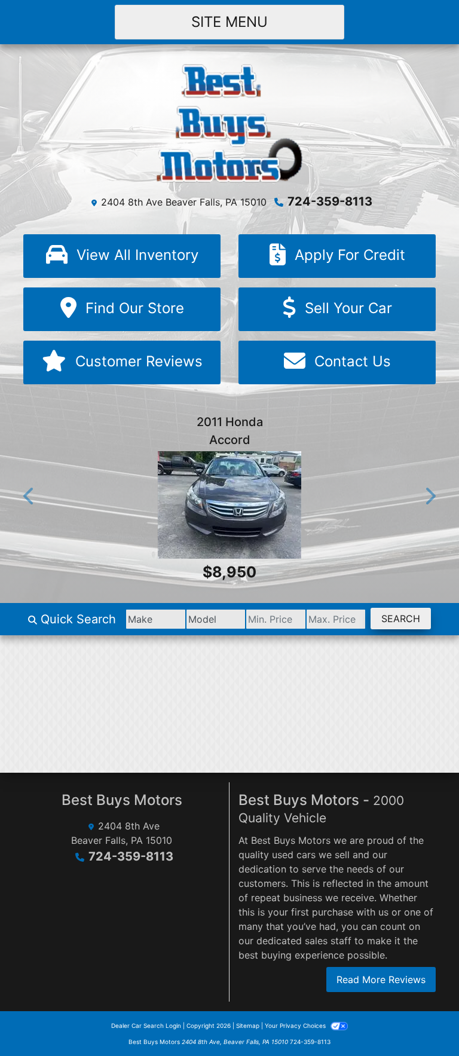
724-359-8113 (329, 201)
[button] (29, 496)
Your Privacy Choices (296, 1025)
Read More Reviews (381, 979)
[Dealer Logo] (230, 122)
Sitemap (247, 1025)
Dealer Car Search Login (146, 1025)
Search (400, 619)
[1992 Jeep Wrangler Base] (263, 523)
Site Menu (229, 21)
